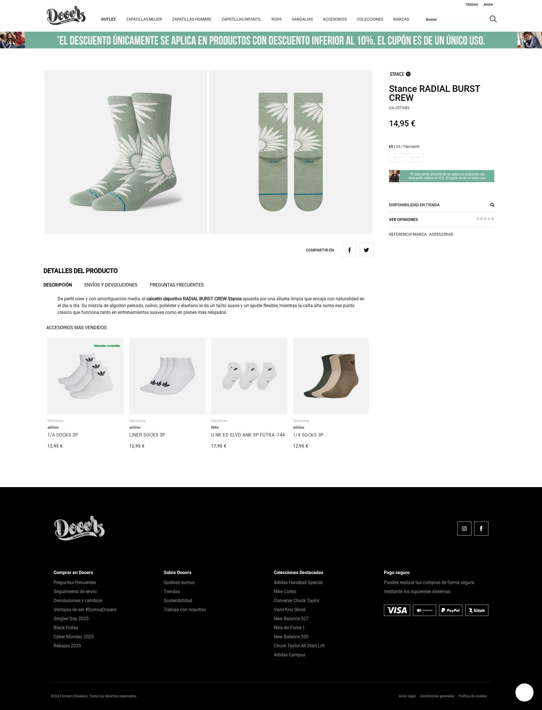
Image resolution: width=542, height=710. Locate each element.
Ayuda (488, 4)
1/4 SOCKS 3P (62, 435)
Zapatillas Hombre (191, 19)
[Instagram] (464, 529)
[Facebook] (481, 529)
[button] (524, 692)
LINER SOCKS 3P (147, 435)
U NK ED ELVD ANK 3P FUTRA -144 (248, 435)
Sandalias (302, 19)
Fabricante (411, 147)
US (398, 147)
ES (391, 147)
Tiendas (471, 4)
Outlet (108, 19)
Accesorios (335, 19)
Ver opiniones (403, 219)
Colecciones (370, 19)
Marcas (401, 19)
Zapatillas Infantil (241, 19)
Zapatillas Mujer (144, 19)
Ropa (277, 19)
